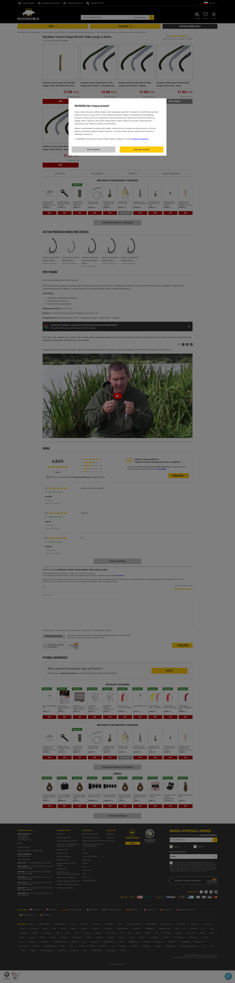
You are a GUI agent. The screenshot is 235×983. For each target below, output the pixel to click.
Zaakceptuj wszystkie (142, 149)
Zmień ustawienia (93, 149)
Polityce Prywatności (140, 139)
